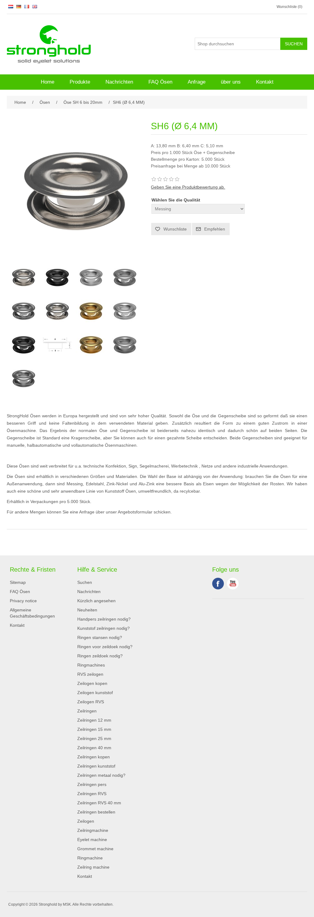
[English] (34, 6)
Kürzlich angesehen (96, 600)
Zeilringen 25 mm (94, 738)
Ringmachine (90, 857)
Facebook (218, 583)
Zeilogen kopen (92, 683)
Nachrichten (119, 82)
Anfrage (196, 82)
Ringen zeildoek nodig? (100, 655)
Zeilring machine (93, 867)
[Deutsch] (18, 6)
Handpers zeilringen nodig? (104, 619)
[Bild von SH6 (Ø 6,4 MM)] (23, 277)
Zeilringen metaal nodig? (101, 775)
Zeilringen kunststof (96, 766)
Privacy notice (23, 600)
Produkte (80, 82)
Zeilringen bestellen (96, 812)
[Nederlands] (10, 6)
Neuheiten (87, 609)
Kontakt (265, 82)
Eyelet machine (92, 839)
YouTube (233, 583)
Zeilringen (87, 710)
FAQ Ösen (160, 82)
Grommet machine (95, 848)
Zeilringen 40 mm (94, 747)
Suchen (84, 582)
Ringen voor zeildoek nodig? (104, 646)
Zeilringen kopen (93, 756)
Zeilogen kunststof (95, 692)
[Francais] (26, 6)
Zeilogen (85, 821)
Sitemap (18, 582)
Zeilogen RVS (90, 701)
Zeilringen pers (91, 784)
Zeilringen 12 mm (94, 720)
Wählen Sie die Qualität (175, 199)
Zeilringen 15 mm (94, 729)
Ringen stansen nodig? (99, 637)
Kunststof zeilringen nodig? (103, 628)
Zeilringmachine (92, 830)
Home (47, 82)
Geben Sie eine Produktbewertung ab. (188, 187)
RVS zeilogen (90, 674)
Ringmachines (91, 665)
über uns (231, 82)
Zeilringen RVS (91, 793)
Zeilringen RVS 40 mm (99, 802)
